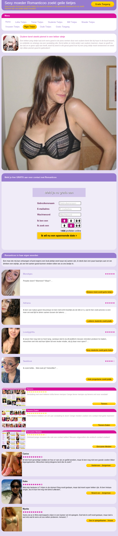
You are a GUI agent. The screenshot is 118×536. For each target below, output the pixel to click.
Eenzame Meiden (104, 447)
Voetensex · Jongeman (101, 465)
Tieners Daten (104, 425)
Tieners (104, 404)
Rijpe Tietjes (29, 27)
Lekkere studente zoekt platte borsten (99, 321)
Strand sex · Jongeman (101, 493)
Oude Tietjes (45, 27)
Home (8, 22)
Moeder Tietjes (88, 22)
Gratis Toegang (102, 4)
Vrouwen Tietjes (12, 27)
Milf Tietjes (72, 22)
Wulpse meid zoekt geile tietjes (99, 292)
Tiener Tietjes (37, 22)
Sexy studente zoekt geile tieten (99, 350)
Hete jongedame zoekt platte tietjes (100, 379)
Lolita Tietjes (21, 22)
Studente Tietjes (55, 22)
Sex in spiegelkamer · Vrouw (101, 520)
